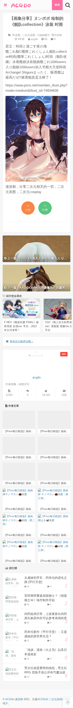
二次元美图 (28, 35)
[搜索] (68, 5)
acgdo (34, 39)
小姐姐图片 (43, 35)
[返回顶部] (68, 702)
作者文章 (13, 405)
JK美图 (16, 35)
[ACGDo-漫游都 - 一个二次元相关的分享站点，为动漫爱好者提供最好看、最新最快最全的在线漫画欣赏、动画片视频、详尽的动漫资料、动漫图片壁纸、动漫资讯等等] (21, 5)
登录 (57, 4)
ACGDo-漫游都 (14, 699)
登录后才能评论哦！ (21, 341)
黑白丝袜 (57, 35)
